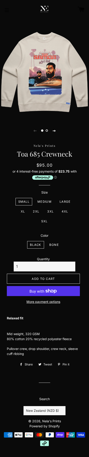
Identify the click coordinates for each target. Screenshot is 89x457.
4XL (65, 211)
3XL (50, 211)
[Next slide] (54, 131)
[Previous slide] (35, 131)
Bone (54, 245)
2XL (36, 211)
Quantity (43, 259)
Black (35, 245)
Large (65, 201)
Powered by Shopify (44, 426)
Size (44, 192)
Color (44, 235)
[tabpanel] (44, 69)
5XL (44, 221)
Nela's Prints (51, 421)
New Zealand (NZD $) (42, 410)
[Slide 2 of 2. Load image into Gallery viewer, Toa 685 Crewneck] (46, 130)
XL (23, 211)
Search (44, 399)
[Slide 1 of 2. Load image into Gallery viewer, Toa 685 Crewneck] (42, 130)
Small (24, 201)
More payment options (43, 302)
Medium (44, 201)
